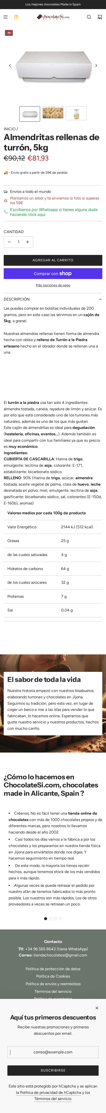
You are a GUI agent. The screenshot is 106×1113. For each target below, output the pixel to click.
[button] (10, 65)
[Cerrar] (96, 1008)
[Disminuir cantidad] (9, 242)
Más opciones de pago (53, 285)
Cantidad (14, 231)
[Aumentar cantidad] (27, 242)
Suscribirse (53, 1070)
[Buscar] (89, 17)
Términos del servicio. (53, 1098)
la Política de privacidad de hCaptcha (48, 1092)
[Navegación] (5, 17)
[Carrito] (99, 17)
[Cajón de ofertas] (16, 17)
